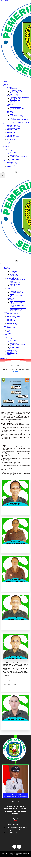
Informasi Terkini (11, 139)
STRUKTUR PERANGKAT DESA (19, 97)
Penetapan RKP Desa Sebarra (17, 115)
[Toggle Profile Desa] (30, 270)
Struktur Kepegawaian (15, 98)
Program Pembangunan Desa (17, 109)
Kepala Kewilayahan (15, 100)
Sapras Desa (10, 111)
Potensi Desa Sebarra (15, 107)
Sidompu (9, 166)
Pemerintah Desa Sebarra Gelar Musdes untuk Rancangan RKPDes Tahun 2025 (20, 121)
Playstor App (3, 358)
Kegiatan (9, 140)
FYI (8, 143)
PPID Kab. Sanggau (12, 165)
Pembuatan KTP (11, 132)
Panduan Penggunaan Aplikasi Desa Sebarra (19, 157)
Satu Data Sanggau (11, 162)
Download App (7, 841)
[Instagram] (19, 847)
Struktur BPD (13, 101)
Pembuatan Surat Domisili (13, 133)
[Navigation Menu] (0, 263)
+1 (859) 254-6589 (12, 680)
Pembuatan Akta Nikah (12, 125)
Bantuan (9, 142)
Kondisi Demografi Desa (16, 91)
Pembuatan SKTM (11, 135)
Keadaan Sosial (14, 93)
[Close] (2, 175)
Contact (23, 841)
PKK (11, 102)
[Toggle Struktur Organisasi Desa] (30, 278)
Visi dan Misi (10, 104)
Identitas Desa (13, 88)
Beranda (5, 84)
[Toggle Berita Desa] (30, 326)
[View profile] (15, 623)
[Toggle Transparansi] (30, 337)
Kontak (5, 148)
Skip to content (4, 0)
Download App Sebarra (16, 159)
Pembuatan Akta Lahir (12, 129)
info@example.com (12, 684)
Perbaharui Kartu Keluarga (13, 128)
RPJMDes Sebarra (11, 152)
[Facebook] (10, 847)
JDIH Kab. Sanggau (12, 163)
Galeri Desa (6, 146)
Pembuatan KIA (11, 131)
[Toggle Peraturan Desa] (30, 298)
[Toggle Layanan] (30, 312)
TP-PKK (9, 145)
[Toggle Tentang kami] (30, 268)
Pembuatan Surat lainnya (13, 136)
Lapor (8, 167)
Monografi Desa (14, 94)
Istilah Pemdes (13, 118)
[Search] (0, 170)
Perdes (11, 114)
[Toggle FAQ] (30, 341)
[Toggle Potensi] (30, 289)
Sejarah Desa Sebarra (15, 90)
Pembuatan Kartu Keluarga (13, 126)
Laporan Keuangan (11, 151)
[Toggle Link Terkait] (30, 348)
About (19, 841)
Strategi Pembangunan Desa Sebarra (19, 108)
